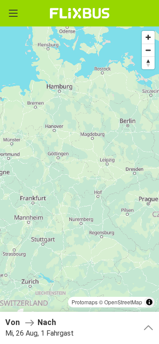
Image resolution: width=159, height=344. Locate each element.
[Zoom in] (148, 37)
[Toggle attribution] (149, 302)
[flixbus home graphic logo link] (79, 13)
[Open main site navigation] (13, 13)
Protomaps (85, 302)
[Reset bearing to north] (148, 62)
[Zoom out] (148, 50)
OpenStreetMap (123, 302)
